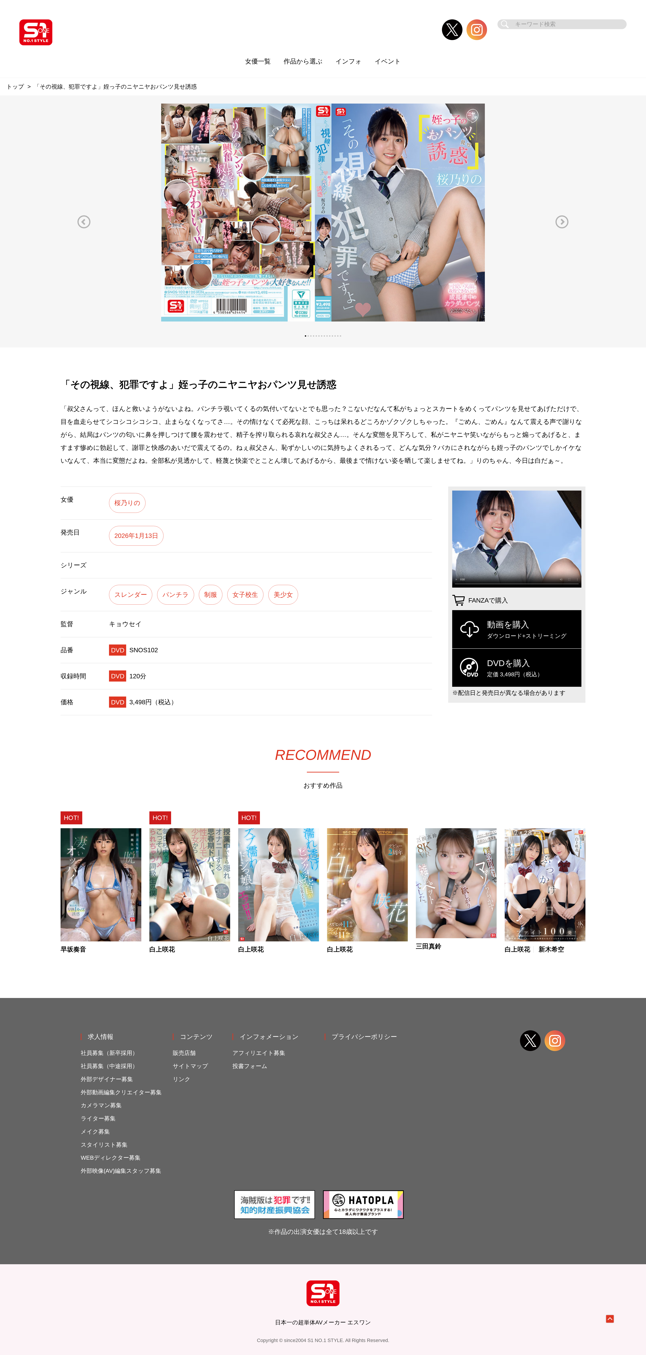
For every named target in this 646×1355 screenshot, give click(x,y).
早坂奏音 (73, 949)
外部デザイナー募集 (107, 1079)
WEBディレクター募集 (110, 1158)
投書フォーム (249, 1066)
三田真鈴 (428, 946)
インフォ (348, 61)
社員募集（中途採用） (109, 1066)
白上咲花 (162, 949)
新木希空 (551, 949)
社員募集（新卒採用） (109, 1053)
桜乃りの (127, 502)
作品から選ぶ (303, 61)
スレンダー (130, 594)
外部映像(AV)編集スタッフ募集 (121, 1171)
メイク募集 (95, 1131)
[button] (84, 221)
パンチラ (176, 594)
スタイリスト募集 (104, 1145)
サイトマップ (190, 1066)
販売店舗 (184, 1053)
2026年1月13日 (136, 535)
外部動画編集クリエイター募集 (121, 1092)
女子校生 (245, 594)
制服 (210, 594)
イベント (388, 61)
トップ (15, 87)
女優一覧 (258, 61)
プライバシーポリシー (364, 1036)
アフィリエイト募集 (258, 1053)
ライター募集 (98, 1118)
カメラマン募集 (101, 1105)
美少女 (283, 594)
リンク (181, 1079)
